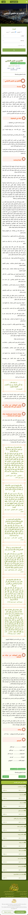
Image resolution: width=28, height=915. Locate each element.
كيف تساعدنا (23, 896)
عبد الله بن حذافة (20, 826)
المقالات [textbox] (22, 36)
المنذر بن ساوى (21, 810)
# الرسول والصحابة (21, 63)
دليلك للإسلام (23, 894)
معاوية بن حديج (21, 858)
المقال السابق (22, 776)
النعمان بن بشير (21, 866)
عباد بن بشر (22, 802)
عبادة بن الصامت (21, 786)
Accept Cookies (20, 912)
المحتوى (13, 32)
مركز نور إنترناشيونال (9, 894)
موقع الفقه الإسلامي (8, 891)
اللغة (4, 2)
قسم (7, 32)
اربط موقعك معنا (9, 896)
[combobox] (14, 36)
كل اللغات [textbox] (22, 40)
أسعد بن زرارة (21, 842)
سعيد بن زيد (21, 794)
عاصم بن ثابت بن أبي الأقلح (19, 818)
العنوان (18, 32)
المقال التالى (5, 776)
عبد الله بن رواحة (21, 834)
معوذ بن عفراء (21, 850)
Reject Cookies (7, 912)
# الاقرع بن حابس (14, 63)
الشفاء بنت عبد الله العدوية (19, 874)
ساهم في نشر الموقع (21, 891)
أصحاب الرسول (11, 65)
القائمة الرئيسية (14, 2)
